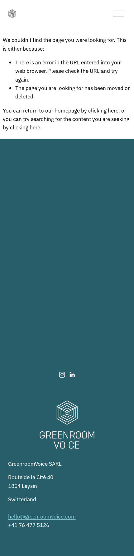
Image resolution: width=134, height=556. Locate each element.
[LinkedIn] (72, 375)
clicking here (103, 110)
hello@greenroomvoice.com (42, 516)
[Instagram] (62, 375)
